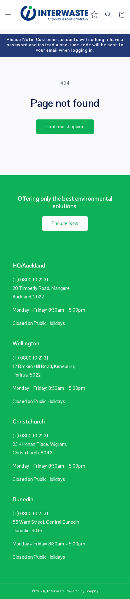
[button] (8, 14)
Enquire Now (64, 223)
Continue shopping (65, 127)
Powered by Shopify (82, 591)
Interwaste (56, 591)
